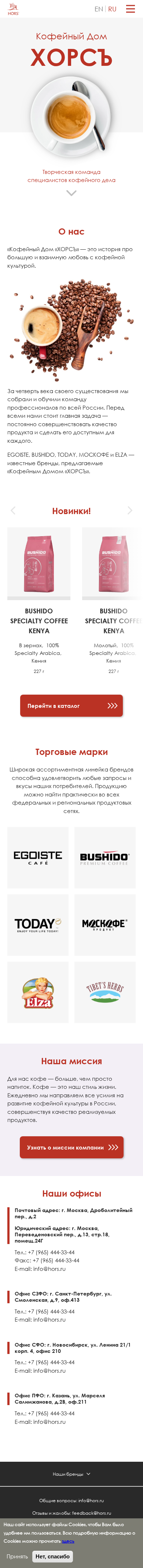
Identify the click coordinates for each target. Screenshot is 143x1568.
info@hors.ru (49, 1269)
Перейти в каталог (53, 706)
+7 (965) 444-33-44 (51, 1252)
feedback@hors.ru (91, 1513)
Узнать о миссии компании (65, 1147)
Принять (17, 1556)
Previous (13, 510)
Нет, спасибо (53, 1556)
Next (130, 510)
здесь (68, 1540)
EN (99, 9)
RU (112, 9)
